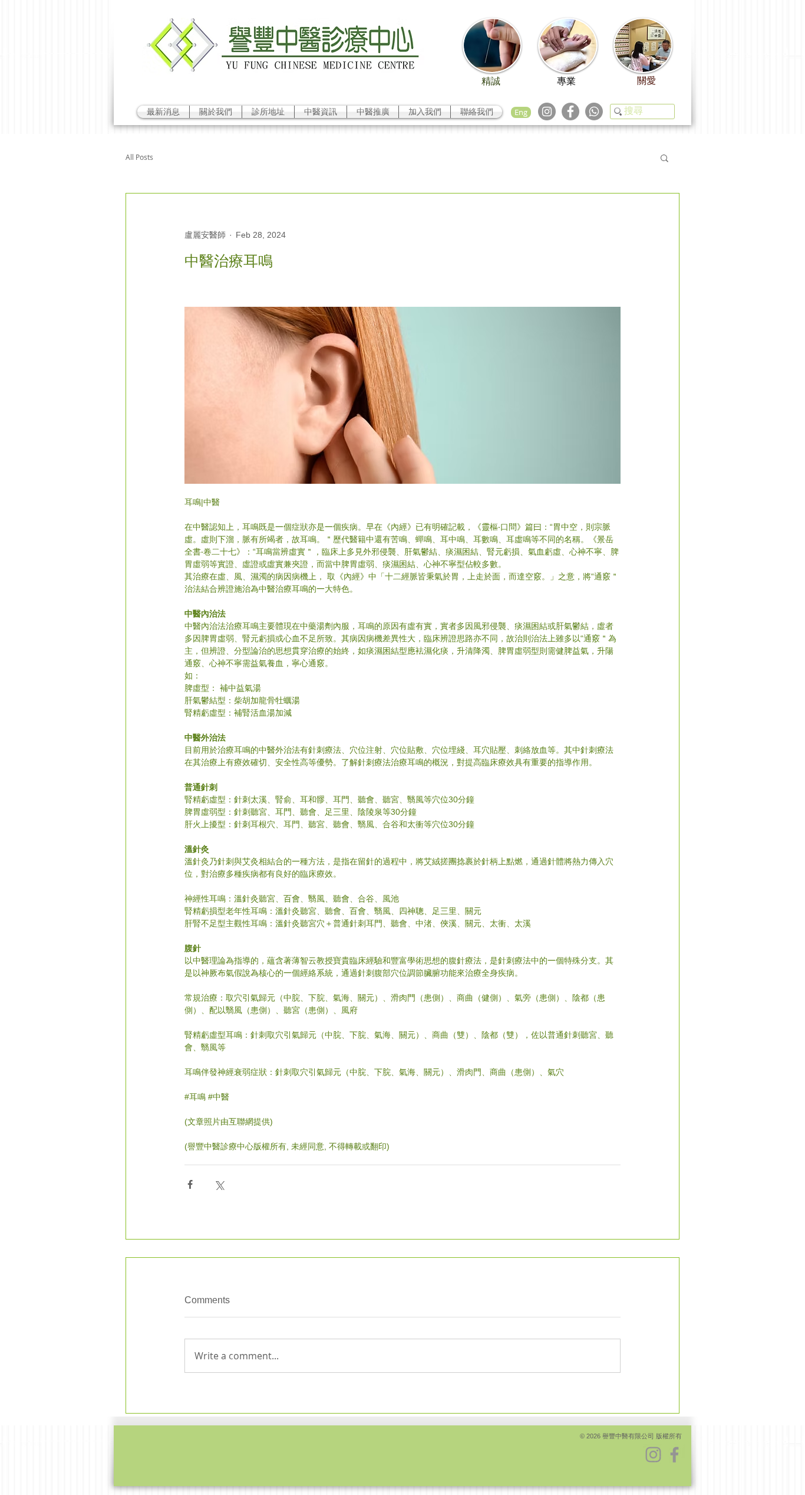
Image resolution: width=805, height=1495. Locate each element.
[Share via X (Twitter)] (219, 1184)
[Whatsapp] (594, 111)
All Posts (139, 157)
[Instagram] (547, 111)
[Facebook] (570, 111)
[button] (664, 157)
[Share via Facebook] (190, 1184)
